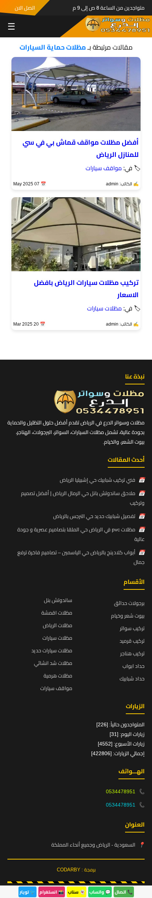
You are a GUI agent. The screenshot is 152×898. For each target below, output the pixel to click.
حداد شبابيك (132, 678)
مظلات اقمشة (56, 613)
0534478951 (120, 791)
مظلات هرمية (58, 675)
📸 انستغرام (51, 892)
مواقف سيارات (104, 168)
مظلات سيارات (104, 308)
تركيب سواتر (132, 628)
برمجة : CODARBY (76, 869)
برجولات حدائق (129, 603)
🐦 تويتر (27, 892)
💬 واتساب (100, 892)
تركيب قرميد (132, 641)
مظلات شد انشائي (53, 663)
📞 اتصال (124, 892)
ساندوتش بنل (58, 600)
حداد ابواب (133, 666)
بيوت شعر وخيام (128, 615)
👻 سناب (76, 892)
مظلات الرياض (57, 625)
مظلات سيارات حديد (51, 650)
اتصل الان (25, 8)
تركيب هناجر (132, 653)
